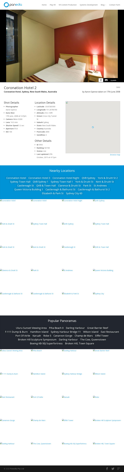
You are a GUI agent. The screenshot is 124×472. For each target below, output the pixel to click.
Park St (87, 185)
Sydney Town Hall (20, 181)
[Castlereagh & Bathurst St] (15, 293)
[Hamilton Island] (46, 374)
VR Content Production (68, 5)
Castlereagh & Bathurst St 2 (94, 189)
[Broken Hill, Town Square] (108, 443)
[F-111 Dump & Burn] (15, 374)
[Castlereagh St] (77, 247)
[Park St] (46, 270)
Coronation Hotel (16, 178)
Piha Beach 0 (56, 328)
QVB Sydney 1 (40, 181)
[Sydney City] (108, 293)
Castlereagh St (25, 185)
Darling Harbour (75, 328)
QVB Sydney (88, 178)
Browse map (115, 154)
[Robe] (108, 397)
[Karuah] (77, 397)
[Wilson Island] (108, 374)
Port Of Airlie (22, 335)
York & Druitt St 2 (108, 178)
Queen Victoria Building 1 (28, 189)
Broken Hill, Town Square (79, 343)
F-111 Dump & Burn (16, 331)
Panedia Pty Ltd (17, 469)
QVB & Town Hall (46, 185)
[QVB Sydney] (108, 200)
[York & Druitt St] (15, 224)
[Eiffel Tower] (77, 420)
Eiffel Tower (102, 335)
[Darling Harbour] (77, 350)
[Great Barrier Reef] (108, 350)
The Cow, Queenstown (93, 339)
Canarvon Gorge (63, 335)
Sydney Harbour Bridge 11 (66, 331)
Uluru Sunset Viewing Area (31, 328)
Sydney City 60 (74, 193)
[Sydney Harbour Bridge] (77, 374)
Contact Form (114, 5)
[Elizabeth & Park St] (77, 293)
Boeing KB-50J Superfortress (46, 343)
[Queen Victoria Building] (108, 270)
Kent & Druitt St (105, 181)
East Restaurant (110, 331)
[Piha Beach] (46, 350)
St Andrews (100, 185)
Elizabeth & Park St (53, 193)
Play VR (53, 5)
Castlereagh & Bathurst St (60, 189)
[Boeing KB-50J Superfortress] (77, 443)
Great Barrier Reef (97, 328)
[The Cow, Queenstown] (46, 443)
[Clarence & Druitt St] (15, 270)
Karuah (37, 335)
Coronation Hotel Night (66, 178)
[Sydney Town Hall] (46, 224)
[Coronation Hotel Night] (77, 200)
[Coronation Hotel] (15, 200)
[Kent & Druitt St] (46, 247)
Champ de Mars (84, 335)
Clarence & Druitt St (69, 185)
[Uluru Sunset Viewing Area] (15, 350)
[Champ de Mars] (46, 420)
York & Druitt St (84, 181)
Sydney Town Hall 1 (62, 181)
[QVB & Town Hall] (108, 247)
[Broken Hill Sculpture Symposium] (108, 420)
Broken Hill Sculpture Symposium (37, 339)
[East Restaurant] (15, 397)
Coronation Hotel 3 (39, 178)
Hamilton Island (39, 331)
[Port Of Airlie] (46, 397)
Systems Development (89, 5)
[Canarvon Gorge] (15, 420)
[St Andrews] (77, 270)
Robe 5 (47, 335)
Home (44, 5)
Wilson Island (90, 331)
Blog (102, 5)
